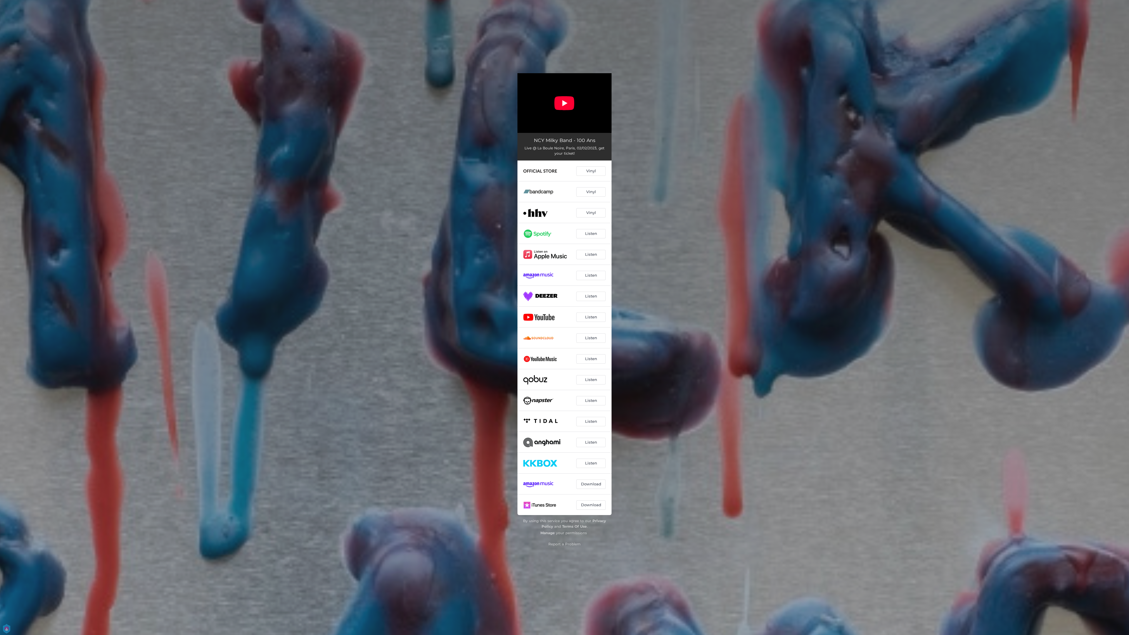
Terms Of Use (574, 526)
